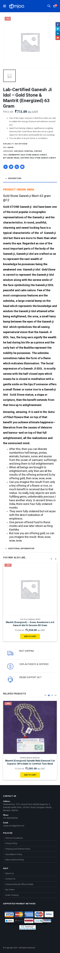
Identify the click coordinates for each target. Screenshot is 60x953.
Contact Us (10, 879)
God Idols (18, 151)
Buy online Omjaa (11, 158)
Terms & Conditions (14, 838)
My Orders (9, 889)
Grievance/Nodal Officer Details (19, 884)
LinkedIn (16, 166)
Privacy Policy (11, 843)
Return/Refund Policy (14, 860)
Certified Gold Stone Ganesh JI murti (38, 158)
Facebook (5, 166)
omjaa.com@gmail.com (13, 825)
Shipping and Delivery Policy (17, 849)
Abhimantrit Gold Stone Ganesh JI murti (27, 155)
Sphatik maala (26, 758)
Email (22, 166)
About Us (9, 873)
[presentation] (51, 558)
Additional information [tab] (21, 548)
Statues (38, 151)
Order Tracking (11, 895)
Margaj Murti (34, 619)
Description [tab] (14, 178)
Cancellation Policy (13, 854)
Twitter (11, 166)
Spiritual (28, 151)
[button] (45, 695)
